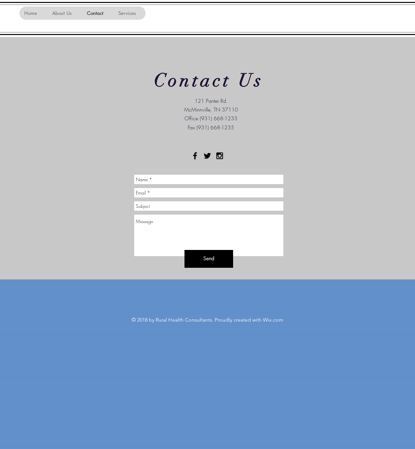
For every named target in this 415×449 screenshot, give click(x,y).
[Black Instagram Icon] (219, 155)
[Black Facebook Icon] (195, 155)
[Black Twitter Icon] (207, 155)
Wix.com (273, 320)
